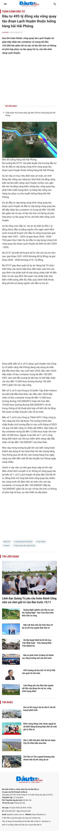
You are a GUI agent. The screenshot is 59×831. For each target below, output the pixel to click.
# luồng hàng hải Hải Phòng (23, 542)
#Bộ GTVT (7, 542)
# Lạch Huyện (40, 542)
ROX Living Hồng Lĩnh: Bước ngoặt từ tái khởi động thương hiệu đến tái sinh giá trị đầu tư (40, 726)
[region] (29, 518)
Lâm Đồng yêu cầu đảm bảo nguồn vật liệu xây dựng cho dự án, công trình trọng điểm (37, 688)
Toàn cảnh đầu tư (13, 11)
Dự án (5, 166)
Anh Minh (5, 32)
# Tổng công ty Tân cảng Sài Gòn (24, 546)
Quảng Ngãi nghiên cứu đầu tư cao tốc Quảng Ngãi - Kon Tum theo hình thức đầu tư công (38, 613)
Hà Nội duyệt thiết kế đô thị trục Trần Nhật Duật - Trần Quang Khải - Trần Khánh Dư (37, 643)
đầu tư (53, 163)
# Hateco (6, 546)
